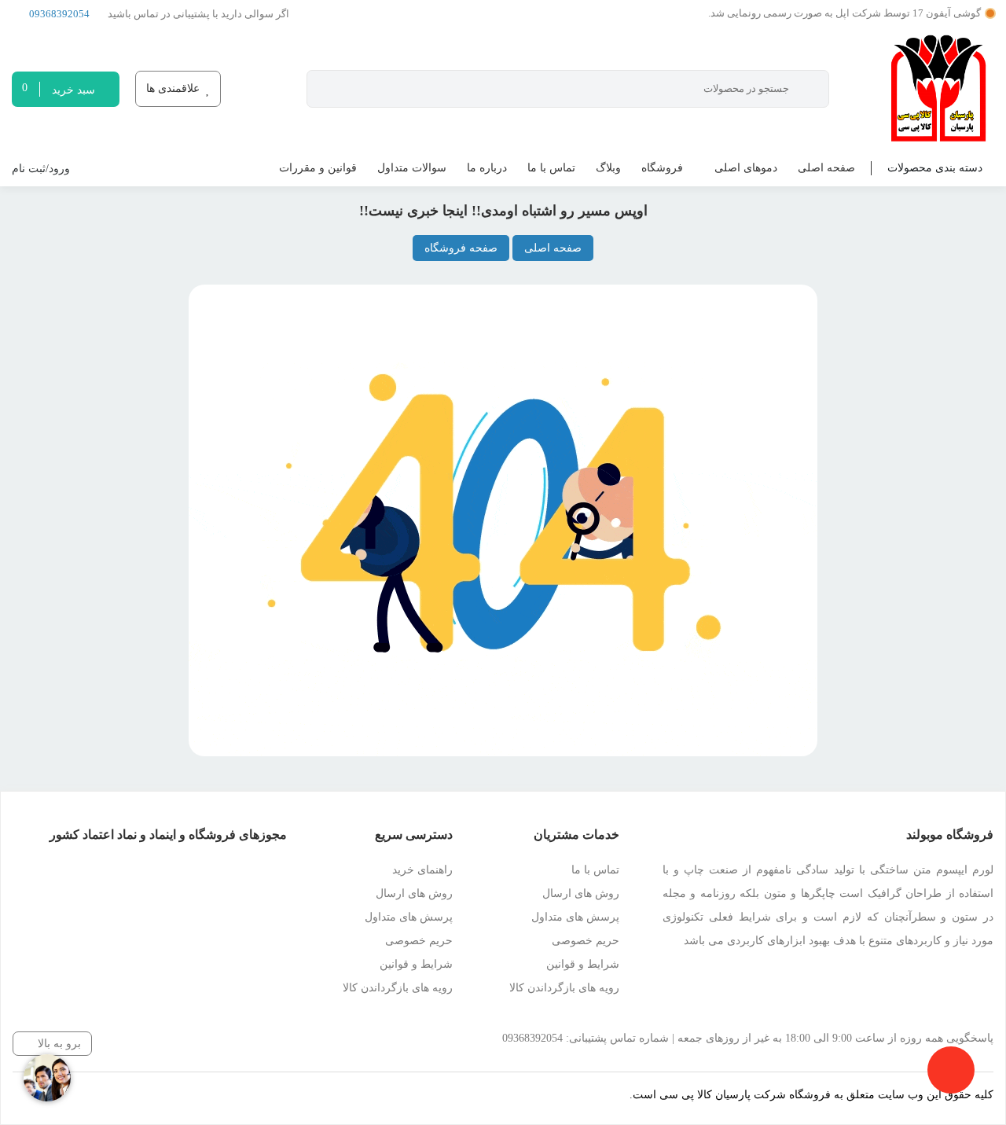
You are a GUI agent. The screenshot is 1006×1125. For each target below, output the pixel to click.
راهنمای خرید (422, 870)
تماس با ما (551, 168)
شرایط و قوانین (582, 964)
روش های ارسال (580, 893)
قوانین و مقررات (318, 168)
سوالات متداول (411, 168)
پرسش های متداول (575, 917)
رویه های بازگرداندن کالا (564, 988)
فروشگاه (662, 168)
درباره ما (487, 168)
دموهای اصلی (745, 168)
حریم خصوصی (585, 941)
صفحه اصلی (826, 168)
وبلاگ (608, 168)
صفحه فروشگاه (460, 248)
